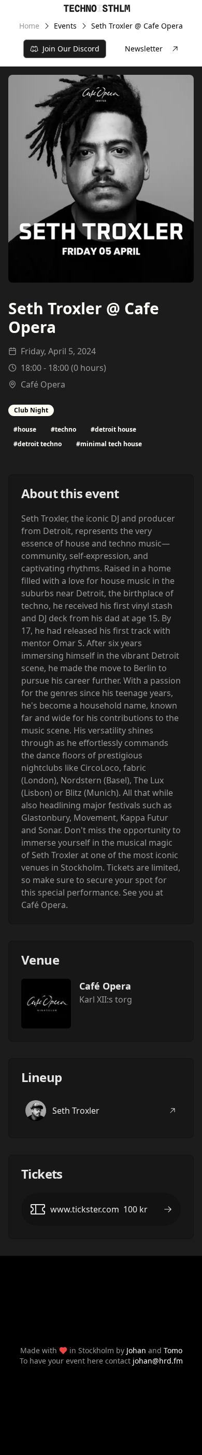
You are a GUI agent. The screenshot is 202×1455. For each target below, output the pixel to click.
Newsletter (144, 49)
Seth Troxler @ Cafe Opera (137, 26)
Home (29, 26)
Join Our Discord (70, 49)
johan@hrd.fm (158, 1361)
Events (65, 26)
